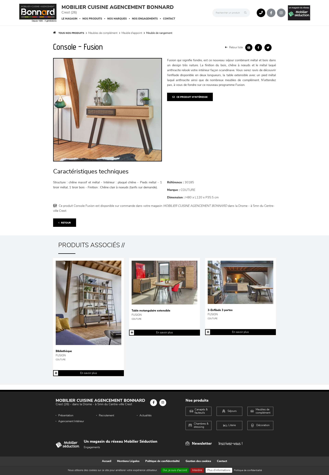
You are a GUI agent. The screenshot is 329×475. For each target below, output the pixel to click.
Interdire (197, 470)
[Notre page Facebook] (271, 13)
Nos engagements (145, 18)
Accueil (106, 461)
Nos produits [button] (92, 18)
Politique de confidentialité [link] (248, 470)
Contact (169, 18)
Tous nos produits (71, 33)
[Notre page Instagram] (281, 13)
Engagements (92, 447)
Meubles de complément (102, 33)
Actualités (145, 415)
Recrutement (106, 415)
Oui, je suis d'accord (175, 470)
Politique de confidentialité (162, 461)
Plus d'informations (218, 470)
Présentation (65, 415)
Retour (66, 223)
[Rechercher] (246, 13)
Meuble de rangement (159, 33)
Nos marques (117, 18)
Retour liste (236, 47)
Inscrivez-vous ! (230, 443)
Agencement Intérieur (71, 421)
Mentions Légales (128, 461)
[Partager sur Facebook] (258, 47)
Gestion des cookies (198, 461)
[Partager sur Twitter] (268, 47)
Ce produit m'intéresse (192, 97)
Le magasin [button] (69, 18)
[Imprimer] (248, 47)
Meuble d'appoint (131, 33)
